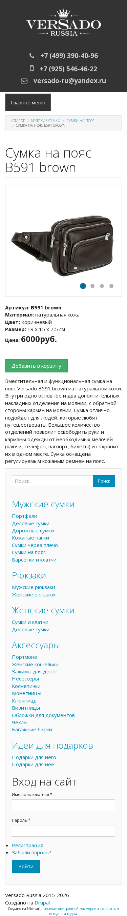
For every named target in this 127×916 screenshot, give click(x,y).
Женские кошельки (35, 664)
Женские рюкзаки (33, 594)
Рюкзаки (29, 575)
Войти (26, 866)
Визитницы (26, 707)
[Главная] (63, 24)
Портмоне (24, 656)
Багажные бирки (32, 729)
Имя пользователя (32, 794)
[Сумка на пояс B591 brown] (63, 241)
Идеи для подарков (52, 745)
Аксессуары (36, 645)
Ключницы (25, 700)
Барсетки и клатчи (34, 559)
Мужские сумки (45, 120)
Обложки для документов (43, 715)
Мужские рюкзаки (33, 587)
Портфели (24, 515)
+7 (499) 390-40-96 (69, 55)
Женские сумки (43, 610)
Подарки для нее (33, 764)
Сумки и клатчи (30, 621)
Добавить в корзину (36, 365)
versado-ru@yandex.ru (70, 80)
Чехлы (19, 722)
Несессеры (25, 678)
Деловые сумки (30, 523)
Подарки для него (34, 757)
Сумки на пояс (80, 120)
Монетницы (26, 693)
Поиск (104, 481)
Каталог (17, 120)
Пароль (21, 820)
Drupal (42, 902)
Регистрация (27, 845)
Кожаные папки (30, 537)
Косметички (26, 686)
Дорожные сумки (33, 530)
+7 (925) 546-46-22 (68, 68)
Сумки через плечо (35, 545)
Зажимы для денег (35, 671)
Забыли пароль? (31, 852)
